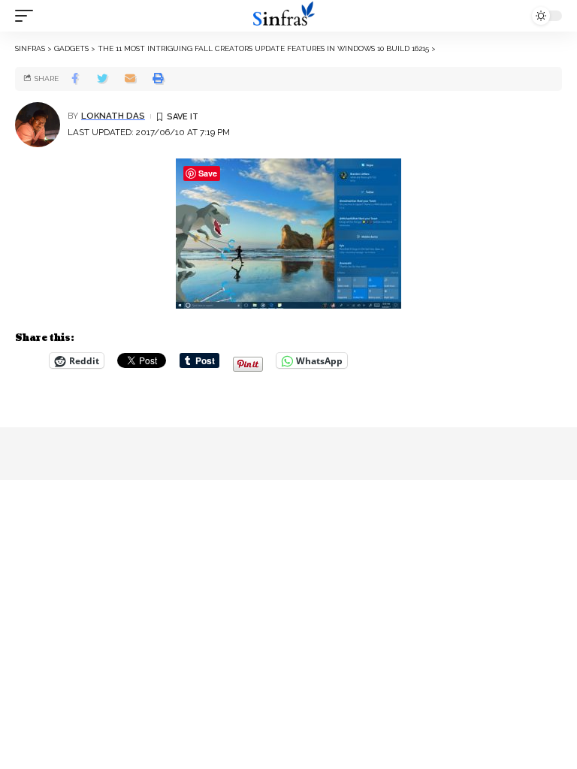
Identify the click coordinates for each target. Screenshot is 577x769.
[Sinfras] (288, 16)
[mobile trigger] (28, 16)
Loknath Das (113, 115)
